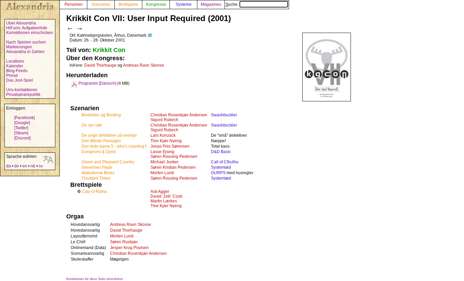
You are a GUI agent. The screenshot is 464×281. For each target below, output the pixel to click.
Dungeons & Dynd (98, 151)
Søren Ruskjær (124, 241)
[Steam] (21, 133)
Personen (74, 4)
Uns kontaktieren (21, 89)
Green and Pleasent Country (108, 162)
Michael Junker (164, 162)
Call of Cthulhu (224, 162)
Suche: (232, 4)
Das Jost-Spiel (19, 80)
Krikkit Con (109, 50)
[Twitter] (21, 128)
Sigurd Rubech (164, 119)
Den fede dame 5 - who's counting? (114, 146)
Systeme (184, 4)
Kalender (14, 66)
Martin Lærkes (163, 201)
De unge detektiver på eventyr (109, 135)
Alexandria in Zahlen (25, 51)
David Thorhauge (100, 65)
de (16, 166)
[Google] (22, 122)
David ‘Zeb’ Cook (166, 196)
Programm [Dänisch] (97, 83)
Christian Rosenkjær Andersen (178, 115)
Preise (12, 75)
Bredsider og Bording (101, 115)
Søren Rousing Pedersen (173, 156)
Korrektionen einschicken (29, 32)
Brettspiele (128, 4)
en (24, 166)
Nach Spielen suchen (26, 42)
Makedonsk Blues (98, 172)
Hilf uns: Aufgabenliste (26, 28)
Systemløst (221, 167)
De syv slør (92, 125)
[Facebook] (24, 117)
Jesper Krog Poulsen (129, 247)
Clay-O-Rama (94, 191)
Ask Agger (159, 191)
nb (33, 166)
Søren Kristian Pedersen (173, 167)
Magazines (211, 4)
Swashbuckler (224, 115)
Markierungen (19, 47)
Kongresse (156, 4)
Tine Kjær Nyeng (166, 140)
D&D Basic (221, 151)
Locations (15, 61)
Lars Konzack (163, 135)
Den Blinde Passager (101, 140)
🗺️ (150, 35)
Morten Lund (162, 172)
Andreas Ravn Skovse (143, 65)
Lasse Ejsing (162, 151)
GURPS (218, 172)
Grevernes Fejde (97, 167)
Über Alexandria (21, 23)
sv (41, 166)
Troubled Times (96, 178)
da (8, 166)
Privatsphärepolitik (23, 94)
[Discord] (22, 138)
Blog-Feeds (17, 70)
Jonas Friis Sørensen (170, 146)
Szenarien (100, 4)
